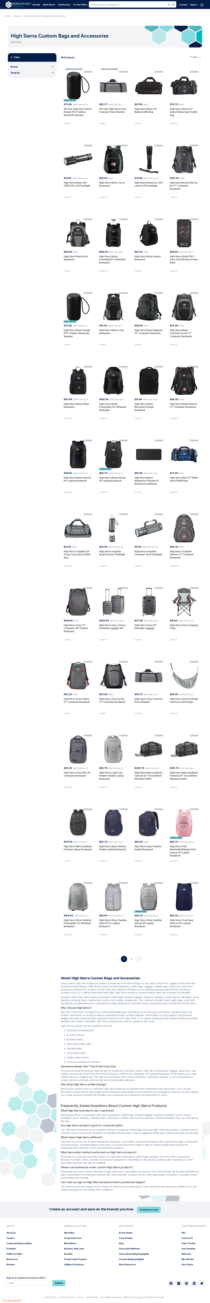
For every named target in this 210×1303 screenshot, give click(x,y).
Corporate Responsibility (20, 1243)
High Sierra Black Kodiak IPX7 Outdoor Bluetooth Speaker (77, 333)
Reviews (12, 1264)
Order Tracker (190, 1243)
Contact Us (188, 1238)
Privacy (80, 1297)
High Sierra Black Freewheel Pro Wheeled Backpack (112, 259)
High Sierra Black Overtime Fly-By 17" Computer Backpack (181, 333)
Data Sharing (92, 1297)
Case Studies (127, 1238)
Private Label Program (77, 1259)
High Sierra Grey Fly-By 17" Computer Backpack (112, 700)
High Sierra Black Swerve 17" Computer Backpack (183, 405)
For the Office (80, 4)
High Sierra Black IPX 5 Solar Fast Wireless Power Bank (184, 259)
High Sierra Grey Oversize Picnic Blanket (148, 700)
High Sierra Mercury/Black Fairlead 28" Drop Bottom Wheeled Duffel (184, 775)
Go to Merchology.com (12, 1301)
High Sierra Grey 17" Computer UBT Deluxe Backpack (76, 628)
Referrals (187, 1254)
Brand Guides (127, 1233)
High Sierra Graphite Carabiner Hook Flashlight (148, 553)
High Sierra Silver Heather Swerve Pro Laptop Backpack (113, 923)
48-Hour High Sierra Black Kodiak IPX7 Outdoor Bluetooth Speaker (78, 111)
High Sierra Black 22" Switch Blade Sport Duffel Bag (183, 111)
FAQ (185, 1233)
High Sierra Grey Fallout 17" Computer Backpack (77, 700)
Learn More (16, 41)
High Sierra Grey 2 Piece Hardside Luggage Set (112, 627)
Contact (183, 4)
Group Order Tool (74, 1238)
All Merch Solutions (75, 1264)
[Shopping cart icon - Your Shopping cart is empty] (202, 8)
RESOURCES (126, 1226)
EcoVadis (12, 1248)
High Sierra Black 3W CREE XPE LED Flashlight (77, 184)
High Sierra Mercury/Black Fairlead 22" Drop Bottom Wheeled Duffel (148, 775)
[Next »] (138, 964)
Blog (122, 1243)
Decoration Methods (131, 1248)
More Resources (129, 1264)
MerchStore (71, 1243)
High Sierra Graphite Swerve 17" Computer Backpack (182, 554)
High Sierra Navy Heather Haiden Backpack (148, 848)
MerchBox (70, 1233)
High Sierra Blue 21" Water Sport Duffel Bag (184, 479)
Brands (36, 4)
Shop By (15, 72)
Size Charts (188, 1264)
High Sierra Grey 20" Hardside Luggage (145, 627)
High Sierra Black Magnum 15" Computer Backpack (148, 332)
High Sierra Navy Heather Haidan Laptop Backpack (112, 848)
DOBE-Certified (15, 1254)
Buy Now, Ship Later (75, 1248)
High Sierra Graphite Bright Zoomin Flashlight (112, 553)
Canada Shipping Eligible (133, 1259)
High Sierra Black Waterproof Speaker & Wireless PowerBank (146, 480)
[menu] (20, 1246)
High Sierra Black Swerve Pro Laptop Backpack (77, 479)
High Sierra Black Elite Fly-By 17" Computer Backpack (184, 185)
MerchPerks (189, 1259)
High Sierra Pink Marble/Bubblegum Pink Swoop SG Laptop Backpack (183, 851)
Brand (14, 66)
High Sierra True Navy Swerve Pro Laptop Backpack (181, 923)
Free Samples (189, 1248)
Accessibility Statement (110, 1297)
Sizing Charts (50, 1297)
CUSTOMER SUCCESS (194, 1226)
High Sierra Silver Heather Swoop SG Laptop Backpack (148, 923)
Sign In (193, 4)
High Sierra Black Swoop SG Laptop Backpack (112, 479)
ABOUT (10, 1226)
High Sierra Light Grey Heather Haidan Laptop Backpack (111, 775)
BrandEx (70, 1254)
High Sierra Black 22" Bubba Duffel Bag (145, 110)
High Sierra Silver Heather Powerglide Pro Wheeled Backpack (77, 923)
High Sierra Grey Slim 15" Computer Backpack (77, 774)
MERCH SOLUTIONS (75, 1226)
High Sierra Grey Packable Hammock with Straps (184, 700)
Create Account (149, 1209)
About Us (12, 1233)
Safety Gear (64, 4)
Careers (12, 1238)
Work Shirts (49, 4)
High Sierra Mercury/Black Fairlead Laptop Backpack (78, 848)
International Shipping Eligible (135, 1254)
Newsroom (13, 1259)
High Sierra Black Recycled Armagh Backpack (144, 406)
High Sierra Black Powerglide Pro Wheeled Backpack (112, 406)
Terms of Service (67, 1297)
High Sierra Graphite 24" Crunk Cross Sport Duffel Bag (77, 554)
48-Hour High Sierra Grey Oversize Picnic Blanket (112, 110)
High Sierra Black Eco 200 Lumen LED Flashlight (148, 184)
